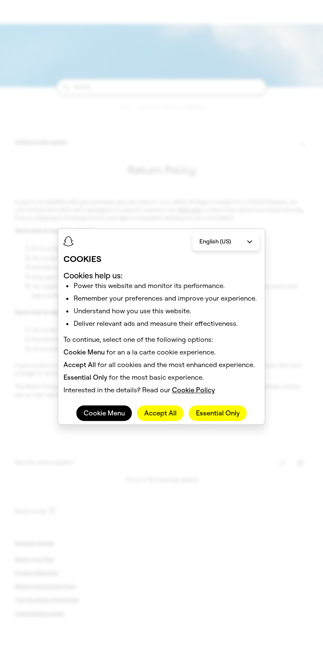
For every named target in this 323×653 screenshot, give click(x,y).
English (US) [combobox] (215, 241)
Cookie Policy (193, 390)
